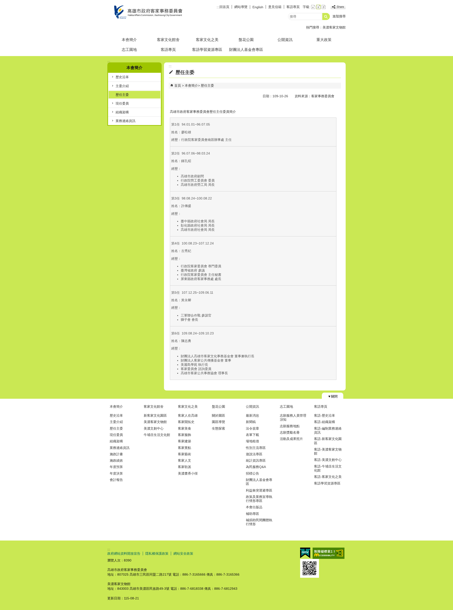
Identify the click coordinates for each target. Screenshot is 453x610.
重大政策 (323, 40)
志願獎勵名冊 (290, 432)
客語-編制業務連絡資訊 (328, 430)
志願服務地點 (290, 426)
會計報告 (116, 480)
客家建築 (184, 441)
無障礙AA (328, 553)
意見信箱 (274, 7)
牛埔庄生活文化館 (157, 435)
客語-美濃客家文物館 (328, 451)
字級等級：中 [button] (318, 7)
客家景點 (184, 448)
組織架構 (122, 112)
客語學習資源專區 (207, 50)
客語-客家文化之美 (328, 477)
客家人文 (184, 460)
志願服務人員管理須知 (293, 417)
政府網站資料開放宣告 (123, 553)
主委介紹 (122, 86)
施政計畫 (116, 454)
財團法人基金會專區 (246, 50)
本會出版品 (254, 507)
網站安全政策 (183, 553)
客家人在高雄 (188, 415)
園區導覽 (218, 422)
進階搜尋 (339, 16)
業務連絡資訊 (125, 121)
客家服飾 (184, 435)
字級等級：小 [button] (313, 7)
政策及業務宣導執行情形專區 (259, 499)
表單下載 (252, 435)
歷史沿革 (122, 77)
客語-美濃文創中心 (328, 460)
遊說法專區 (254, 454)
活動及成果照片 (291, 439)
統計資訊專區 (256, 460)
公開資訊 (285, 40)
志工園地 (129, 50)
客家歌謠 (184, 467)
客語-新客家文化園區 (328, 441)
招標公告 (252, 473)
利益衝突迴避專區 (259, 490)
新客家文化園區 (155, 415)
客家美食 (184, 428)
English (257, 7)
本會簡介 (129, 40)
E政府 (305, 553)
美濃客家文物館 (334, 27)
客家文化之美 (207, 40)
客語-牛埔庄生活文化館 (328, 468)
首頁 (177, 85)
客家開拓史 (186, 422)
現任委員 (122, 103)
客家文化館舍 (168, 40)
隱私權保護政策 (156, 553)
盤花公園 (246, 40)
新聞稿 (251, 422)
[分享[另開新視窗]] (338, 7)
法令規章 (252, 428)
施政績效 (116, 460)
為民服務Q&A (256, 467)
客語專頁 (293, 7)
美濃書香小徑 (188, 473)
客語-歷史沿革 (324, 415)
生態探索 (218, 428)
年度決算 (116, 473)
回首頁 (224, 7)
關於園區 (218, 415)
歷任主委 (122, 95)
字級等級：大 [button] (324, 7)
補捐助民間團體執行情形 (259, 522)
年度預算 (116, 467)
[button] (326, 16)
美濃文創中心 (154, 428)
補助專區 (252, 514)
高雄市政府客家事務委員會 (147, 12)
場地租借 (252, 441)
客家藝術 (184, 454)
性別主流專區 (256, 448)
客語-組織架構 (324, 422)
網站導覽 (240, 7)
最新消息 (252, 415)
